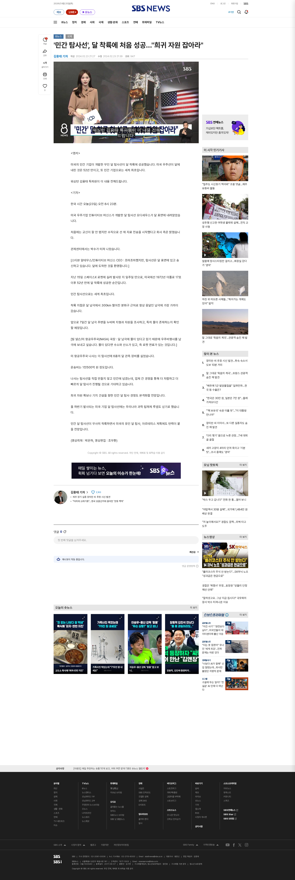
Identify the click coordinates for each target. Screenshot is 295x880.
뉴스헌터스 (86, 792)
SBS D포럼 (228, 818)
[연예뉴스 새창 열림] (225, 127)
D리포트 (142, 805)
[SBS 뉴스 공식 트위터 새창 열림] (240, 845)
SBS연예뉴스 (229, 810)
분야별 (56, 782)
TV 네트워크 (59, 821)
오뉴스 (85, 809)
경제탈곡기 (206, 660)
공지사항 (198, 826)
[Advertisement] (126, 586)
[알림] (246, 12)
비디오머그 (171, 782)
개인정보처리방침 (121, 845)
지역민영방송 (211, 845)
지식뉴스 (227, 788)
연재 (140, 782)
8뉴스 (64, 22)
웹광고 (93, 845)
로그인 (223, 3)
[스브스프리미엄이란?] (227, 615)
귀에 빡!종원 (172, 792)
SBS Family (190, 845)
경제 (83, 22)
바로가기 (198, 782)
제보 (197, 792)
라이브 (198, 796)
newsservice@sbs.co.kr (148, 861)
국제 (101, 22)
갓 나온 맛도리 (173, 815)
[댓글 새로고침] (65, 532)
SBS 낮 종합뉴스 (117, 819)
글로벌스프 (206, 623)
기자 (197, 805)
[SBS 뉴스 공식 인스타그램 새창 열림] (246, 845)
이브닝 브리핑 (116, 792)
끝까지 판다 (143, 819)
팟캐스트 (227, 792)
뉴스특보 (85, 821)
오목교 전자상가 (173, 819)
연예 (135, 22)
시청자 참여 (78, 845)
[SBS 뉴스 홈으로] (151, 8)
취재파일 (147, 22)
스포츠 (125, 22)
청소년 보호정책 (196, 864)
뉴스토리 (85, 817)
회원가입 (234, 3)
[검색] (239, 12)
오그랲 (204, 679)
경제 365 (143, 800)
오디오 (113, 801)
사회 (92, 22)
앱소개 (198, 809)
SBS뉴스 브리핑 (117, 815)
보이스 (113, 811)
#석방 (231, 12)
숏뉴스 (198, 800)
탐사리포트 (143, 813)
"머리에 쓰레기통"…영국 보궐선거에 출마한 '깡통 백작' (98, 501)
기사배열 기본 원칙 (178, 864)
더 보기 (192, 607)
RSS (197, 813)
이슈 (55, 825)
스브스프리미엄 (229, 782)
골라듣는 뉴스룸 (117, 807)
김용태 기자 (78, 492)
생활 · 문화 (58, 809)
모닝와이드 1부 (88, 796)
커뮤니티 (227, 796)
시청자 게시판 (201, 817)
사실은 (141, 788)
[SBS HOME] (246, 3)
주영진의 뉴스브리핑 (90, 805)
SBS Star (228, 814)
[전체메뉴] (55, 22)
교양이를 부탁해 (173, 796)
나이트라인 (86, 813)
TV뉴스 (160, 22)
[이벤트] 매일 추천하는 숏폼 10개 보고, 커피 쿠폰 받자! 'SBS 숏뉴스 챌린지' (109, 768)
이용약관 (105, 845)
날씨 (197, 788)
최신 (55, 788)
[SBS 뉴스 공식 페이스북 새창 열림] (234, 845)
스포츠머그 (171, 788)
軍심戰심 (114, 788)
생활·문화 (113, 22)
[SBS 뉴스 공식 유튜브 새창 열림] (227, 845)
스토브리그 (171, 800)
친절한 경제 (143, 796)
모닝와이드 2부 (88, 800)
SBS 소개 (60, 845)
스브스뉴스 (171, 809)
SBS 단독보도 (145, 792)
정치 (74, 22)
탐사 (140, 823)
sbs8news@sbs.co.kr (154, 856)
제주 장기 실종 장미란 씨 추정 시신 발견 (91, 497)
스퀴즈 (226, 800)
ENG (212, 3)
